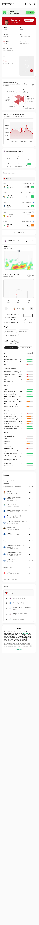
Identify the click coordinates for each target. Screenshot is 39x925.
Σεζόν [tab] (13, 481)
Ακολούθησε (28, 20)
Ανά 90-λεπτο (26, 347)
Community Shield (18, 613)
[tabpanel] (19, 530)
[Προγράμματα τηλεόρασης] (26, 4)
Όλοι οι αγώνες (18, 232)
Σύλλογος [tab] (6, 481)
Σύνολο (11, 347)
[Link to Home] (8, 4)
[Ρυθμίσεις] (35, 4)
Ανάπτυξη (19, 649)
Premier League (17, 598)
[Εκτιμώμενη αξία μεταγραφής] (23, 114)
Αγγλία (8, 41)
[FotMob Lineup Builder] (18, 12)
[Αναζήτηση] (30, 4)
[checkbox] (29, 276)
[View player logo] (6, 22)
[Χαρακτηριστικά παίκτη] (33, 84)
